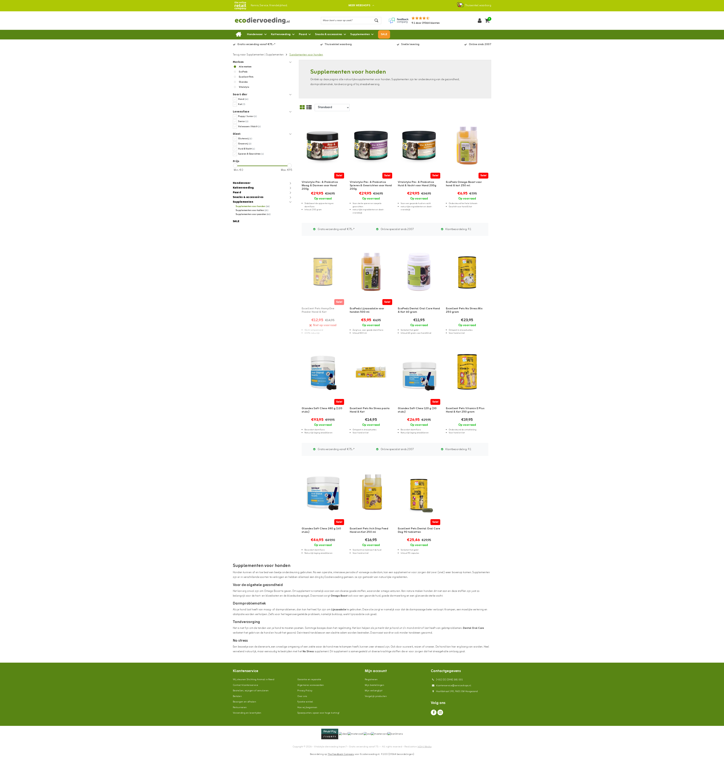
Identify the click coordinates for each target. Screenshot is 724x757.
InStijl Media (424, 747)
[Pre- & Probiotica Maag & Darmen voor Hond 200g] (323, 145)
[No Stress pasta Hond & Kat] (371, 372)
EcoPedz (243, 72)
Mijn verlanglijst (373, 691)
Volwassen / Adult (249, 127)
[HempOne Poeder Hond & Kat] (323, 272)
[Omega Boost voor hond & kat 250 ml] (467, 145)
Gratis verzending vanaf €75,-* (335, 229)
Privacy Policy (304, 691)
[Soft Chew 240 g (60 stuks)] (323, 492)
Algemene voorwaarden (310, 685)
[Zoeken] (376, 20)
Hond (243, 99)
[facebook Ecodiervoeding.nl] (433, 712)
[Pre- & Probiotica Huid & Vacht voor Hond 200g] (419, 145)
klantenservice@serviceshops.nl (453, 686)
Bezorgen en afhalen (244, 702)
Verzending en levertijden (247, 713)
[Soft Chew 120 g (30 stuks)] (419, 372)
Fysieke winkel (305, 702)
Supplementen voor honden (306, 55)
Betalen (237, 696)
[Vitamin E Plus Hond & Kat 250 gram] (467, 372)
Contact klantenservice (245, 685)
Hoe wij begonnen (307, 707)
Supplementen (275, 55)
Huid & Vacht (246, 149)
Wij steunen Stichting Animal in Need (253, 680)
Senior (243, 121)
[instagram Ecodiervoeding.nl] (440, 712)
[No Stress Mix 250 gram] (467, 272)
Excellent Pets (246, 77)
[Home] (238, 34)
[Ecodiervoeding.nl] (240, 5)
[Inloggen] (480, 20)
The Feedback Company (341, 754)
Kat (241, 104)
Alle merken (245, 67)
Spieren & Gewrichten (251, 154)
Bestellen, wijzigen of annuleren (250, 691)
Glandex (243, 82)
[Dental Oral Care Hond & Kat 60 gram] (419, 272)
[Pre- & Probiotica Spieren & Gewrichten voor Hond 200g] (371, 145)
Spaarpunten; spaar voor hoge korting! (318, 713)
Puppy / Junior (247, 116)
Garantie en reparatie (309, 680)
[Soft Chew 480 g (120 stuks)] (323, 372)
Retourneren (240, 707)
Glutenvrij (245, 139)
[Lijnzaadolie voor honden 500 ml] (371, 272)
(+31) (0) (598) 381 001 (449, 680)
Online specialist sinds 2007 (397, 229)
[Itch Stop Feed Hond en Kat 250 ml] (371, 492)
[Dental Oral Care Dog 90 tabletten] (419, 492)
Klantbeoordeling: (458, 229)
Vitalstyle (244, 87)
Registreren (371, 680)
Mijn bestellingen (374, 685)
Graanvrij (244, 144)
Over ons (302, 696)
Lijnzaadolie (338, 610)
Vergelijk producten (376, 696)
